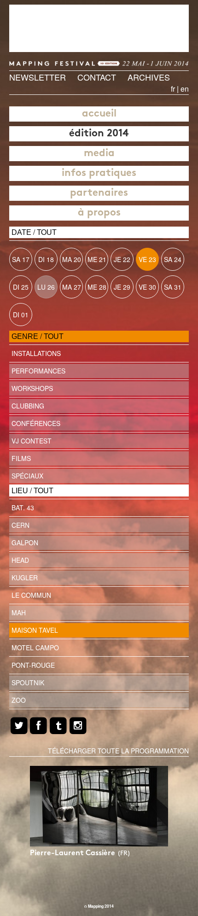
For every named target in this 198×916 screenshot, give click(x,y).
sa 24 (172, 259)
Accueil (99, 114)
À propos (99, 213)
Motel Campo (35, 647)
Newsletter (37, 77)
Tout (47, 232)
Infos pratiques (99, 173)
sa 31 (172, 287)
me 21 (96, 259)
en (185, 88)
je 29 (122, 287)
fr (173, 88)
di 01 (21, 314)
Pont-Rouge (33, 665)
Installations (36, 353)
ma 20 (71, 259)
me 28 (96, 287)
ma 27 (71, 287)
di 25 (21, 287)
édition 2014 (99, 133)
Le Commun (31, 595)
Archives (149, 77)
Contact (96, 77)
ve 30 (147, 287)
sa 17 (20, 259)
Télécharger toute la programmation (118, 750)
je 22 (122, 259)
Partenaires (99, 193)
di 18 (46, 259)
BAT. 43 (23, 507)
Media (99, 153)
